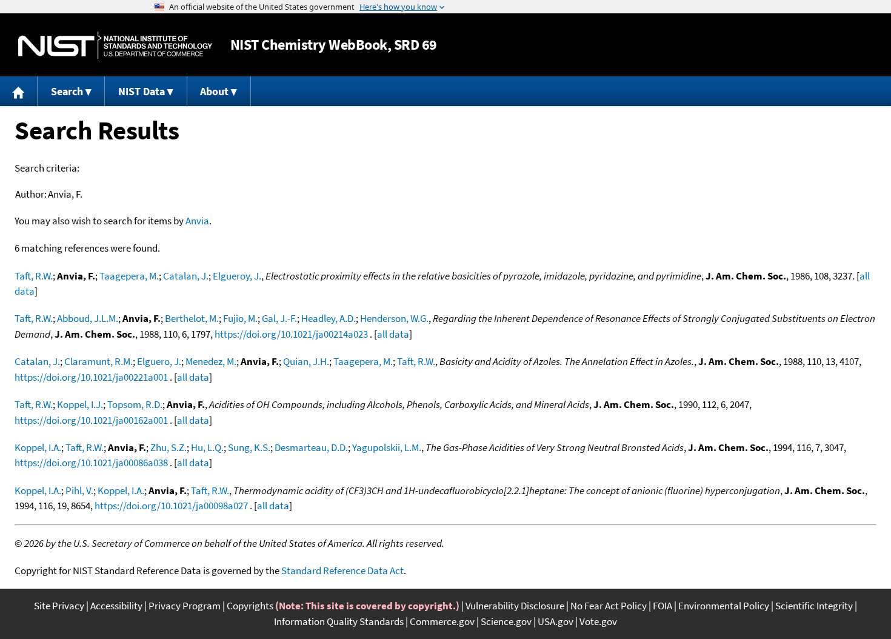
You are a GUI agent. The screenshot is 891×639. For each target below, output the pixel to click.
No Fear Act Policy (608, 605)
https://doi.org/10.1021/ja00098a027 (171, 505)
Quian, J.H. (306, 361)
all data (393, 334)
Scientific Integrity (814, 605)
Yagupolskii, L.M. (386, 447)
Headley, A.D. (328, 318)
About (214, 91)
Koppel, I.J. (80, 404)
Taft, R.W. (34, 276)
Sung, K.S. (249, 447)
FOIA (662, 605)
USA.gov (555, 621)
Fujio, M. (240, 318)
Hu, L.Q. (207, 447)
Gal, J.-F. (279, 318)
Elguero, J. (159, 361)
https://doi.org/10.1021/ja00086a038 (91, 462)
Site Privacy (59, 605)
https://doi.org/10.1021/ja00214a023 (291, 334)
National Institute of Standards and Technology (115, 45)
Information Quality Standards (339, 621)
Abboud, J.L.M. (87, 318)
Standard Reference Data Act (342, 570)
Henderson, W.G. (394, 318)
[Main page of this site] (19, 91)
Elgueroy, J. (237, 276)
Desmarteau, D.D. (311, 447)
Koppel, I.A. (38, 447)
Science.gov (506, 621)
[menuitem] (19, 91)
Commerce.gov (442, 621)
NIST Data (141, 91)
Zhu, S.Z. (168, 447)
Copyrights (250, 605)
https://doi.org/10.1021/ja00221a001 (91, 377)
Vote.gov (598, 621)
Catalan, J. (186, 276)
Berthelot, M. (192, 318)
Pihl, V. (79, 490)
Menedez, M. (210, 361)
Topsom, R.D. (134, 404)
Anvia (197, 220)
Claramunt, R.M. (98, 361)
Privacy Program (184, 605)
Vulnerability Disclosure (515, 605)
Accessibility (116, 605)
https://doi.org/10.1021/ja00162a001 (91, 420)
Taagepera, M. (129, 276)
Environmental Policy (723, 605)
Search (67, 91)
